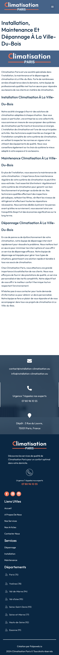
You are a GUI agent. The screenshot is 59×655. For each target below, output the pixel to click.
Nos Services (10, 521)
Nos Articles (10, 527)
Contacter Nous (12, 533)
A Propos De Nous (13, 514)
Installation (9, 553)
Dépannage (10, 547)
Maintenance (10, 560)
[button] (52, 6)
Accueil (8, 508)
